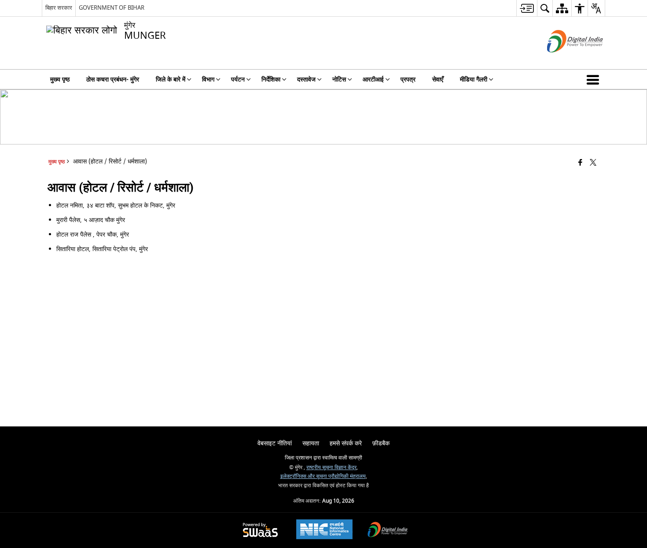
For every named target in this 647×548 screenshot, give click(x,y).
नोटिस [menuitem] (339, 79)
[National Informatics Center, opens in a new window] (324, 530)
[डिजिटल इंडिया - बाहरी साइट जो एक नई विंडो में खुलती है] (564, 60)
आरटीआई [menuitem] (373, 79)
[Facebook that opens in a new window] (580, 163)
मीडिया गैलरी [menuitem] (473, 79)
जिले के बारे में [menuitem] (170, 79)
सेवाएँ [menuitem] (437, 79)
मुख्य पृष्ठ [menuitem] (60, 79)
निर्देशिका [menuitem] (270, 79)
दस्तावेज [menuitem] (306, 79)
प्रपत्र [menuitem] (408, 79)
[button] (594, 79)
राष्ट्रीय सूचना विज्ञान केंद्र (331, 467)
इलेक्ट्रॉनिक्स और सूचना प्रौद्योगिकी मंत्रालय (323, 476)
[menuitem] (526, 8)
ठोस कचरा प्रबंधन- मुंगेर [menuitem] (112, 79)
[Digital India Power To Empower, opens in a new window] (388, 530)
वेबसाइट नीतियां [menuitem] (274, 443)
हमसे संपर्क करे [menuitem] (346, 443)
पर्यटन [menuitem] (238, 79)
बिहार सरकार (58, 8)
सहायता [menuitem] (310, 443)
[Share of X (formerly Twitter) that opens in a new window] (593, 163)
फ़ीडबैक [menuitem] (381, 443)
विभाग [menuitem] (208, 79)
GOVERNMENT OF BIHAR (111, 8)
